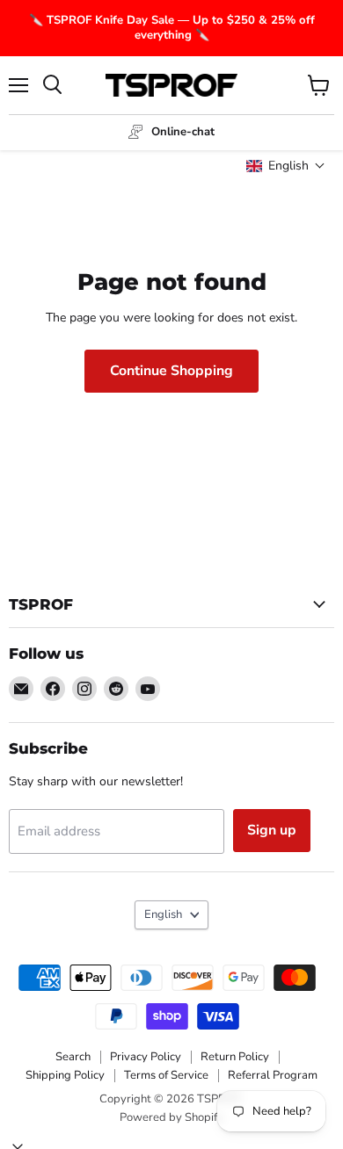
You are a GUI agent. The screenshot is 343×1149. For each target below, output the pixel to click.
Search (73, 1057)
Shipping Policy (65, 1075)
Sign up (271, 830)
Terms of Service (166, 1075)
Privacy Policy (145, 1057)
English (163, 914)
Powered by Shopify (171, 1117)
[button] (285, 165)
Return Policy (235, 1057)
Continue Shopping (171, 370)
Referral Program (272, 1075)
